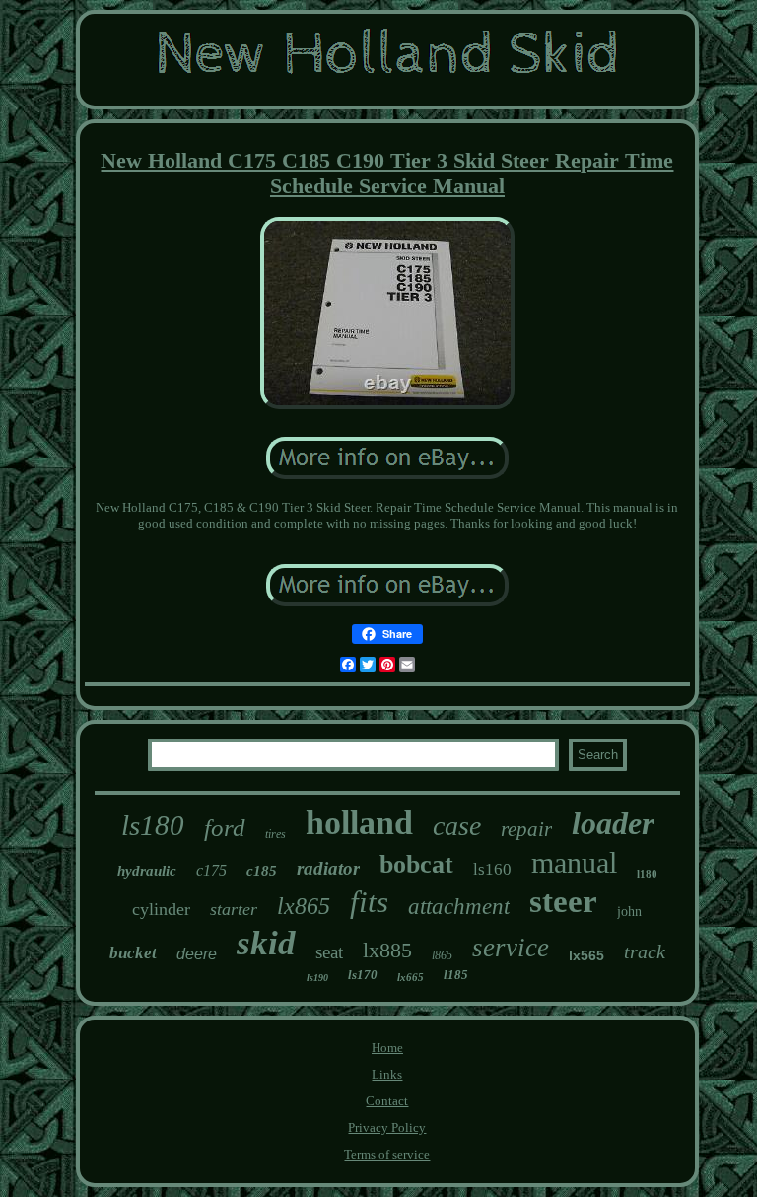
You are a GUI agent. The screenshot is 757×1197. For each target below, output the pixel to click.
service (510, 947)
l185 (456, 974)
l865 (442, 955)
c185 (261, 871)
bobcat (416, 864)
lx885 (387, 950)
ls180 (152, 825)
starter (233, 909)
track (644, 951)
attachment (459, 906)
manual (574, 862)
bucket (133, 953)
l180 (647, 874)
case (457, 825)
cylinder (161, 909)
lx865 (303, 906)
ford (224, 827)
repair (526, 829)
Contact (387, 1100)
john (629, 911)
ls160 (492, 869)
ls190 (317, 977)
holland (359, 823)
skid (266, 943)
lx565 (586, 955)
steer (563, 901)
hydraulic (146, 871)
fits (369, 901)
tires (275, 834)
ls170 (363, 974)
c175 (211, 870)
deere (196, 954)
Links (387, 1074)
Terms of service (387, 1154)
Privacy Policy (387, 1127)
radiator (328, 868)
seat (329, 952)
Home (387, 1047)
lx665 (410, 977)
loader (613, 823)
